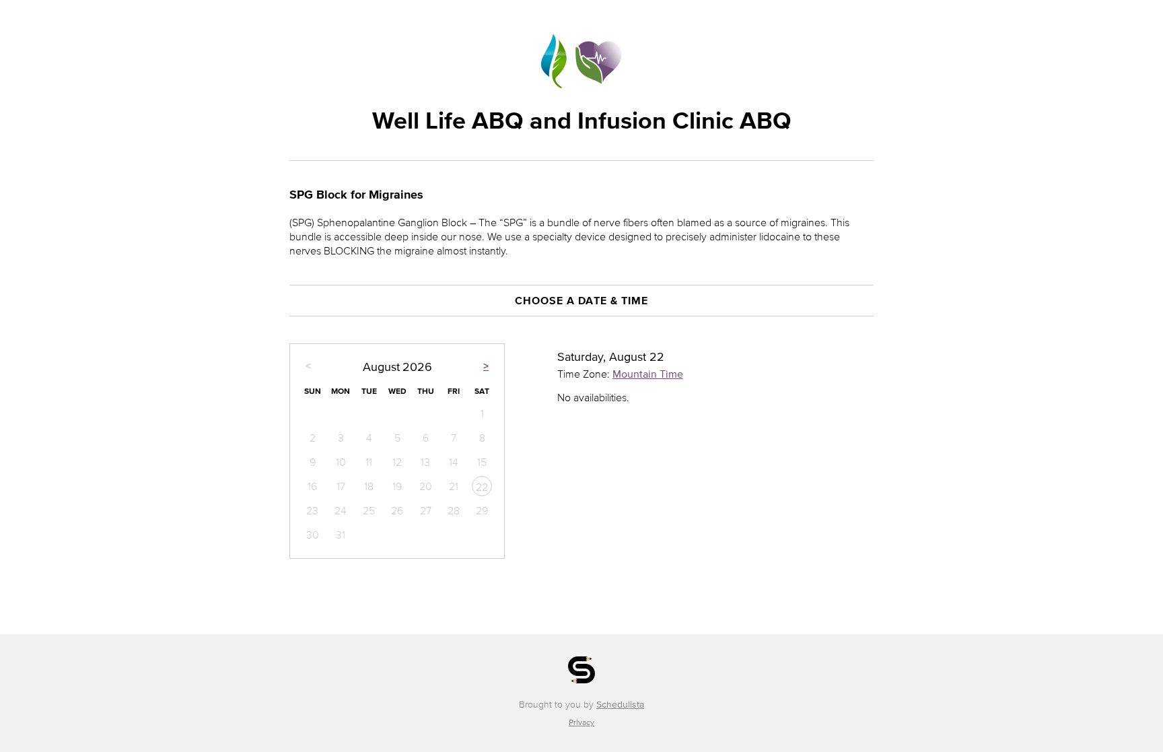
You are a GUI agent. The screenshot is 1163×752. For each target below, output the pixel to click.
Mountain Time (647, 374)
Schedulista (620, 704)
